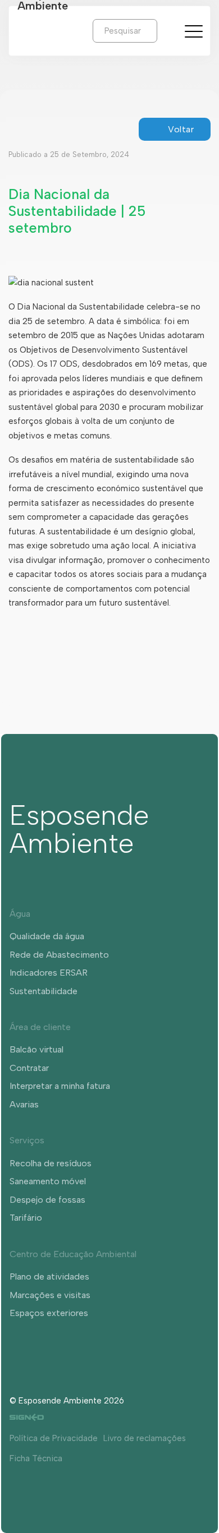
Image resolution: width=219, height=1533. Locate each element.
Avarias (24, 1104)
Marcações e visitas (50, 1295)
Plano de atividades (49, 1276)
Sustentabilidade (43, 991)
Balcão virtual (36, 1049)
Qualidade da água (47, 936)
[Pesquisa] (165, 30)
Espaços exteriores (49, 1313)
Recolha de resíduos (51, 1163)
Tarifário (26, 1217)
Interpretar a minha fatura (60, 1086)
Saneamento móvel (48, 1181)
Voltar (181, 129)
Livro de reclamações (144, 1438)
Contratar (29, 1068)
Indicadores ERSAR (49, 972)
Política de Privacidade (54, 1438)
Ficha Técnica (36, 1458)
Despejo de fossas (47, 1199)
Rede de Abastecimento (59, 954)
